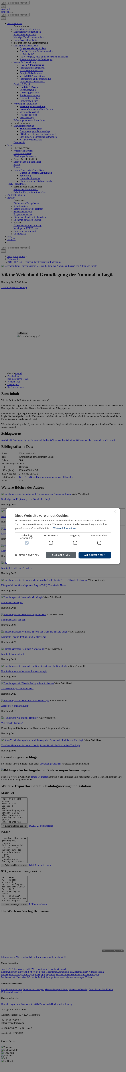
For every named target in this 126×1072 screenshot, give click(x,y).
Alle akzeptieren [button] (94, 555)
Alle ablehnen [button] (61, 555)
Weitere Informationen (65, 528)
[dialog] (63, 536)
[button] (27, 555)
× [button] (115, 511)
